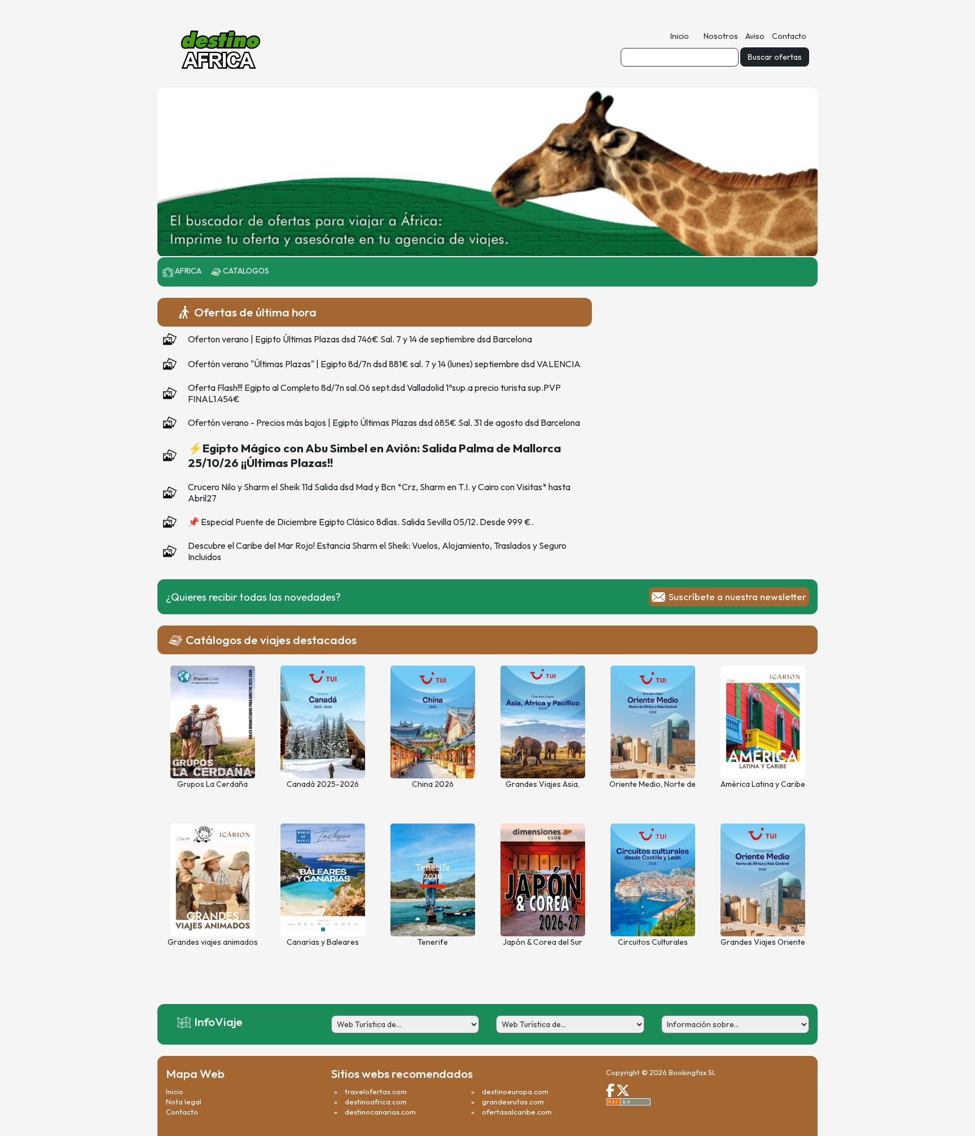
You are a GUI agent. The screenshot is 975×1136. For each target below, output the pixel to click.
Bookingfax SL (692, 1072)
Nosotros (721, 36)
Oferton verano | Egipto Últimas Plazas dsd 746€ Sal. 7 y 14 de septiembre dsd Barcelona (360, 339)
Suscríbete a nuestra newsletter (737, 596)
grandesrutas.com (513, 1101)
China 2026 (433, 784)
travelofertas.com (376, 1091)
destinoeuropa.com (515, 1091)
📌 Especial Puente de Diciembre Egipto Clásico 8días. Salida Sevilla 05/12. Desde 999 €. (360, 521)
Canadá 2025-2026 (323, 784)
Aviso (755, 36)
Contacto (789, 36)
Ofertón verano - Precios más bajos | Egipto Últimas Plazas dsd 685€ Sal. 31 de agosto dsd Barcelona (384, 422)
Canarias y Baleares (323, 942)
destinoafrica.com (376, 1101)
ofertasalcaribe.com (517, 1111)
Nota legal (183, 1101)
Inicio (679, 36)
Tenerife (433, 942)
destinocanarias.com (380, 1111)
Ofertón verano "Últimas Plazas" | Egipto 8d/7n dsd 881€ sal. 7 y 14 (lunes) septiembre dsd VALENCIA (384, 363)
